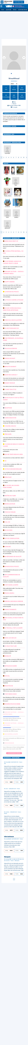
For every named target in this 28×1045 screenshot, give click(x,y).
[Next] (26, 157)
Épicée (14, 9)
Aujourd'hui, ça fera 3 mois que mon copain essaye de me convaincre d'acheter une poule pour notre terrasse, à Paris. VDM (13, 844)
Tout (2, 9)
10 (23, 157)
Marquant (7, 857)
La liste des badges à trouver (14, 753)
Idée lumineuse (9, 836)
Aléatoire (8, 9)
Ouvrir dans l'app (18, 2)
